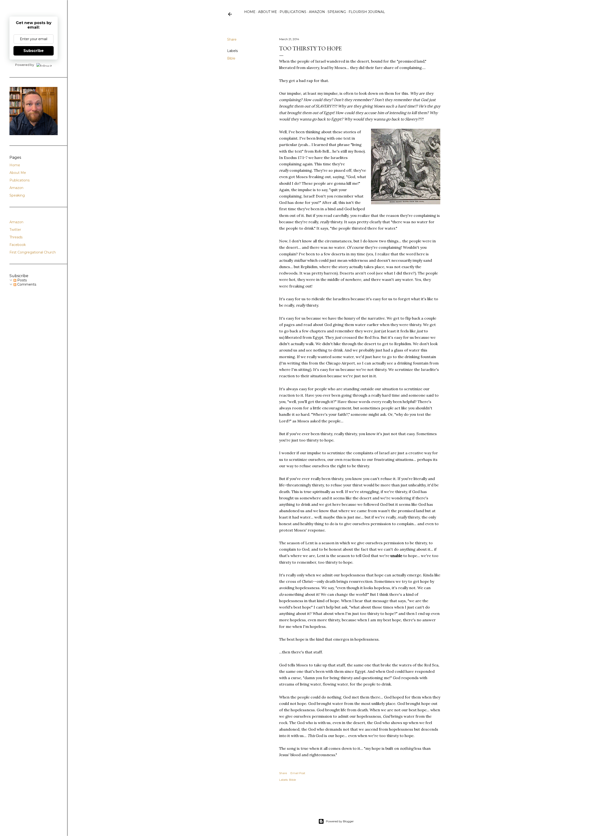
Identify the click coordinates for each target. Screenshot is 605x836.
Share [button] (232, 39)
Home (249, 12)
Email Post (297, 773)
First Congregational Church (32, 252)
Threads (15, 237)
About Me (267, 12)
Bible (231, 58)
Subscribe (33, 50)
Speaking (337, 12)
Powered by (24, 65)
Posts (21, 280)
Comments (26, 284)
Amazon (317, 12)
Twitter (15, 229)
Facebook (17, 245)
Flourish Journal (367, 12)
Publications (293, 12)
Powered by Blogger (340, 821)
